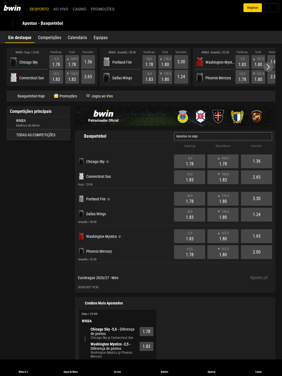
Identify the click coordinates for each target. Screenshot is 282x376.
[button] (268, 67)
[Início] (15, 7)
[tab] (20, 37)
